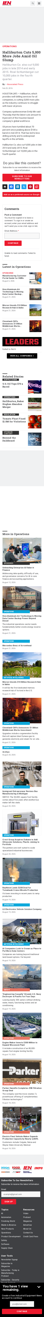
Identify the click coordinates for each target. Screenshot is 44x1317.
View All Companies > (22, 356)
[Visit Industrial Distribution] (5, 1172)
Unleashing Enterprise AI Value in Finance (18, 569)
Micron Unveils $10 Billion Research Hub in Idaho (14, 306)
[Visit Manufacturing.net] (16, 1172)
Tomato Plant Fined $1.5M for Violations (14, 420)
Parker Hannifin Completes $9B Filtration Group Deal (22, 1089)
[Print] (4, 186)
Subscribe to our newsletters (22, 177)
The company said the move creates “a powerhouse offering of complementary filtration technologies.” (20, 1097)
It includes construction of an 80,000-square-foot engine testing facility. (18, 1049)
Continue (22, 1311)
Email (3, 1189)
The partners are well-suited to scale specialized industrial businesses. (18, 849)
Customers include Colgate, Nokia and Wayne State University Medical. (19, 1143)
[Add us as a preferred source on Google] (36, 186)
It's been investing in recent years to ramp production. (20, 894)
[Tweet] (24, 186)
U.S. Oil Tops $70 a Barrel (12, 385)
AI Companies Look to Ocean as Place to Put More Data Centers (21, 949)
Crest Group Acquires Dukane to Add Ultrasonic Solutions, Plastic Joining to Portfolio (20, 842)
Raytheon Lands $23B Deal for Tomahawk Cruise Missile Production (20, 889)
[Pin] (30, 186)
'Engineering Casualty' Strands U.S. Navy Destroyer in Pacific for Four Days (21, 995)
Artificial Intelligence (14, 678)
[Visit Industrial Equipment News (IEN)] (27, 1168)
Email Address (12, 231)
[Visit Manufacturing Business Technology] (27, 1172)
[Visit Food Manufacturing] (16, 1168)
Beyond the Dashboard (9, 439)
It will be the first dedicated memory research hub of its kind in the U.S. (18, 689)
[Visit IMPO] (38, 1168)
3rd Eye (6, 752)
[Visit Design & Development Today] (5, 1168)
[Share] (11, 186)
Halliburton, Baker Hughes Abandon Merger (13, 404)
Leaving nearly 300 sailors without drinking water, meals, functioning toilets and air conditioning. (21, 1003)
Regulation (9, 415)
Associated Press (15, 84)
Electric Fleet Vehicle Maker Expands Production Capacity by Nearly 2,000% (20, 1137)
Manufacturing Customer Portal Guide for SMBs (14, 277)
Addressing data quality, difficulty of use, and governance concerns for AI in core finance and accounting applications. (20, 576)
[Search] (32, 3)
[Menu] (39, 3)
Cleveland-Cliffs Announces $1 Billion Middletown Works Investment (12, 323)
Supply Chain (10, 380)
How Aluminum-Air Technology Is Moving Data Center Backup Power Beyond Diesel (12, 291)
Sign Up (9, 1201)
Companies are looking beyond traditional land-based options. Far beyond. (20, 955)
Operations (9, 46)
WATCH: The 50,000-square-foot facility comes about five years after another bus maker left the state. (20, 800)
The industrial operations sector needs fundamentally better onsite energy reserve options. (21, 627)
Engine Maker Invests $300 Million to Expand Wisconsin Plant (19, 1043)
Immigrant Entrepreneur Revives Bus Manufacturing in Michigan (20, 792)
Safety (7, 990)
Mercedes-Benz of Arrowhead (17, 645)
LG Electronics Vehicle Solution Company (21, 909)
